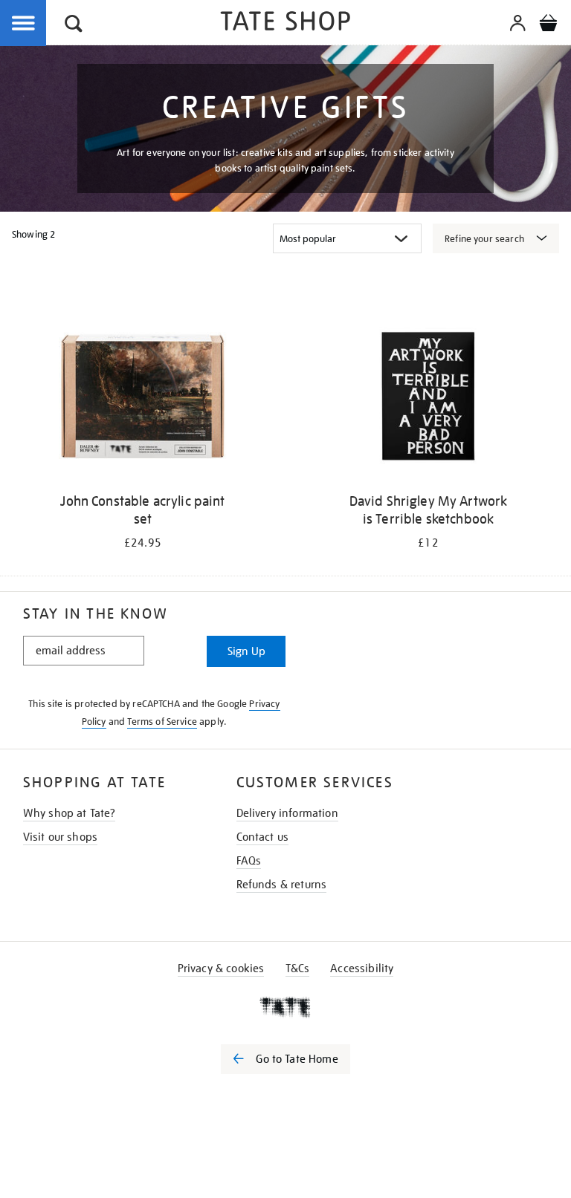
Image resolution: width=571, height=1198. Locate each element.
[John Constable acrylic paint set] (143, 398)
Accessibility (361, 968)
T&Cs (298, 968)
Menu (24, 24)
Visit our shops (60, 837)
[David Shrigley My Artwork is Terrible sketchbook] (428, 398)
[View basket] (548, 25)
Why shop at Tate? (69, 813)
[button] (73, 25)
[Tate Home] (285, 1007)
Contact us (262, 837)
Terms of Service (162, 721)
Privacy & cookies (221, 968)
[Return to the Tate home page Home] (285, 23)
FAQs (249, 860)
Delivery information (287, 813)
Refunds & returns (281, 884)
